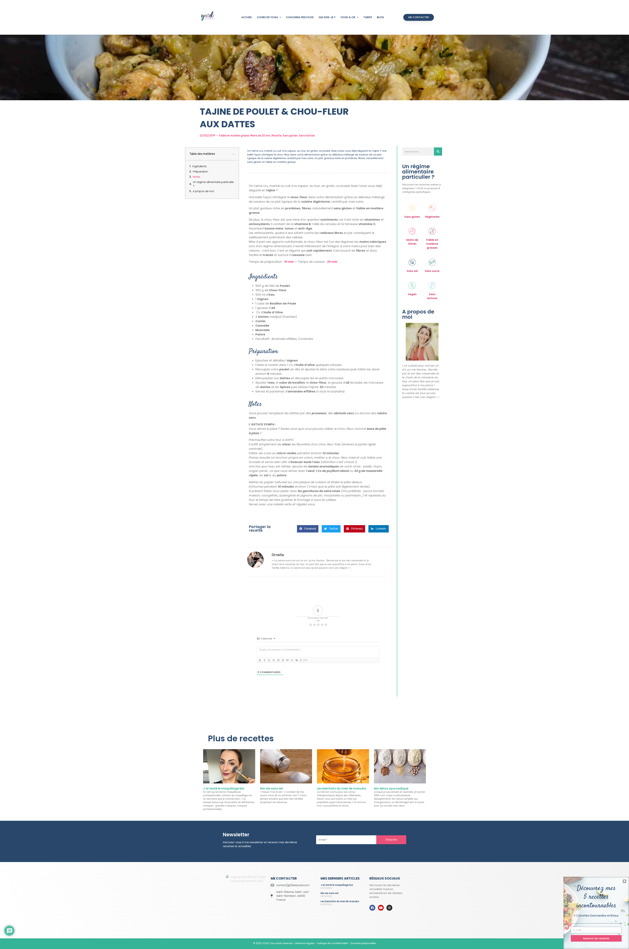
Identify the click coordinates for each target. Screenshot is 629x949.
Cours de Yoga (267, 17)
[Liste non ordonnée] (283, 660)
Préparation (200, 171)
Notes (196, 177)
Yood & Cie (347, 17)
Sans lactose (432, 296)
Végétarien (432, 217)
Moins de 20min (412, 242)
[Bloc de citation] (287, 660)
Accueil (246, 17)
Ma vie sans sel (271, 788)
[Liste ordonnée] (278, 660)
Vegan (412, 294)
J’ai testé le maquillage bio (223, 788)
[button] (233, 153)
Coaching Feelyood (300, 17)
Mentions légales (304, 943)
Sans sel (412, 271)
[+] (305, 660)
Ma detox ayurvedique (391, 788)
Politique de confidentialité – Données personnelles (346, 943)
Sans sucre (432, 271)
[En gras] (260, 660)
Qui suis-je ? (327, 17)
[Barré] (273, 660)
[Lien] (296, 660)
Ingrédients (199, 166)
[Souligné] (269, 660)
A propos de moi (203, 191)
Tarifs (367, 17)
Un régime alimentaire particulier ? (213, 184)
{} (301, 660)
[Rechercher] (438, 151)
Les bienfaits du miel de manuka (341, 788)
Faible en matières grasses (432, 244)
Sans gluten (412, 217)
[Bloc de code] (292, 660)
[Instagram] (389, 908)
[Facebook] (372, 908)
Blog (380, 17)
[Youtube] (381, 908)
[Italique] (264, 660)
